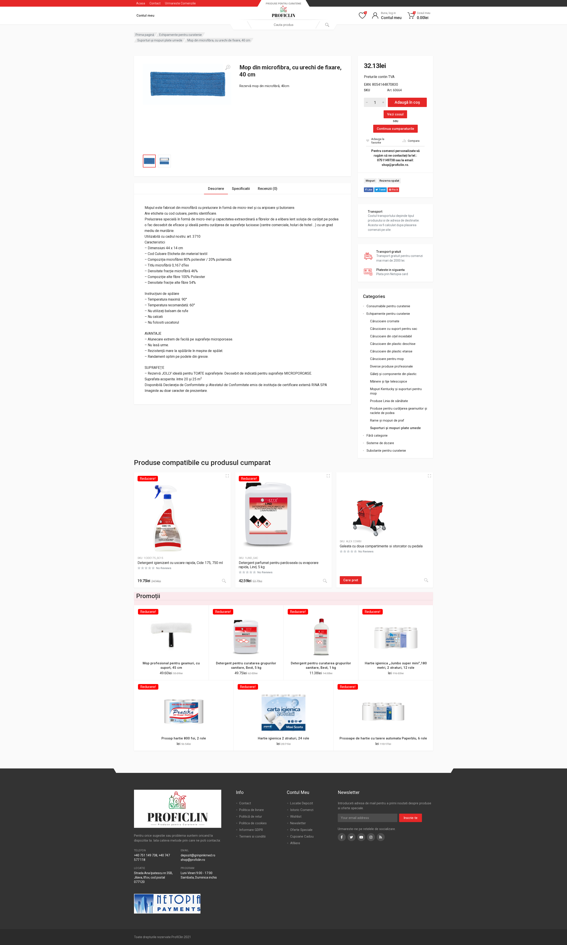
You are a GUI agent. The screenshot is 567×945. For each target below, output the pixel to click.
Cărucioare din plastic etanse (391, 351)
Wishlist (295, 817)
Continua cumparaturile (395, 129)
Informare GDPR (251, 830)
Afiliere (295, 843)
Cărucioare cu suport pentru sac (393, 329)
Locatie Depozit (301, 803)
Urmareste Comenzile (180, 3)
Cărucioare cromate (384, 321)
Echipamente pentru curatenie (180, 35)
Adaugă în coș (407, 102)
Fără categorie (377, 436)
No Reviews (163, 568)
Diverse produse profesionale (391, 366)
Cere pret (350, 580)
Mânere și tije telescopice (388, 381)
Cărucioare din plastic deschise (393, 344)
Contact (155, 3)
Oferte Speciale (301, 830)
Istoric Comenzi (301, 810)
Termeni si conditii (252, 836)
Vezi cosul (395, 114)
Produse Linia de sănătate (389, 401)
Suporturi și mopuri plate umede (159, 40)
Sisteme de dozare (380, 443)
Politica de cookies (253, 823)
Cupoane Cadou (302, 836)
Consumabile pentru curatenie (388, 306)
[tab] (216, 188)
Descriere (216, 189)
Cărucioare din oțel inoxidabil (391, 336)
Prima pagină (145, 35)
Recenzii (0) (267, 189)
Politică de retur (250, 817)
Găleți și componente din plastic (393, 374)
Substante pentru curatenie (386, 451)
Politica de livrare (251, 810)
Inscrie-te (410, 818)
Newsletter (298, 823)
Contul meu (145, 16)
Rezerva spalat (389, 180)
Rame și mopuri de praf (387, 420)
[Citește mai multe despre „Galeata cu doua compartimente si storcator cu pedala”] (426, 580)
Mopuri (370, 180)
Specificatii (241, 189)
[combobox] (283, 24)
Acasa (140, 3)
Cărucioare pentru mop (387, 359)
